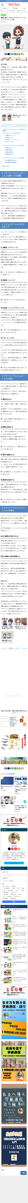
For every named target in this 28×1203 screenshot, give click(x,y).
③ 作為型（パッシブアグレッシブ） (12, 139)
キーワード (5, 872)
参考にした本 (5, 166)
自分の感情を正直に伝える (10, 160)
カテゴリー (5, 878)
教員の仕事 (3, 14)
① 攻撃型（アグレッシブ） (11, 135)
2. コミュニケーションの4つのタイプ (11, 133)
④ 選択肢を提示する (9, 154)
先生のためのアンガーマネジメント (14, 696)
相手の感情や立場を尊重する (11, 162)
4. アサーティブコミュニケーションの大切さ (13, 157)
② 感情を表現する (9, 149)
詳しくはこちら (14, 862)
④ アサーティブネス (9, 141)
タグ (3, 884)
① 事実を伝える (8, 147)
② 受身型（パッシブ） (10, 137)
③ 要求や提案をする (9, 152)
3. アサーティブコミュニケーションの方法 (12, 145)
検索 (14, 901)
